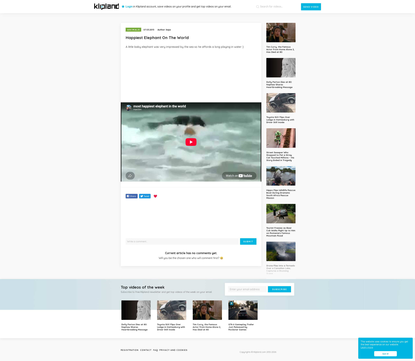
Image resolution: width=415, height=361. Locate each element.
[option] (137, 315)
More (282, 295)
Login (129, 6)
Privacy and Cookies (174, 350)
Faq (155, 350)
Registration (130, 350)
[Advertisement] (191, 75)
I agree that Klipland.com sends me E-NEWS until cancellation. (257, 295)
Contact (146, 350)
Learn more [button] (367, 347)
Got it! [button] (385, 353)
